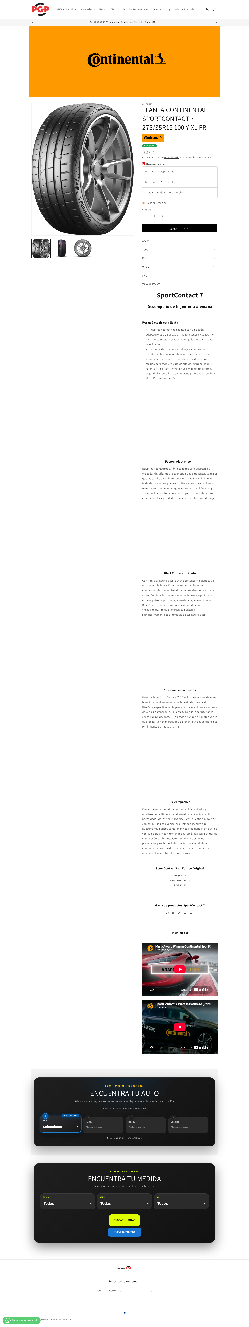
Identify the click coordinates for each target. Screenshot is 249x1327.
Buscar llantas (124, 1220)
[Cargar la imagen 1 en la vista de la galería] (40, 248)
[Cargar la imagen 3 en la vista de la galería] (82, 248)
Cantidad (146, 209)
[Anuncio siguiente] (216, 22)
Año (45, 1121)
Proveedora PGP (45, 1319)
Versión (175, 1122)
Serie (103, 1197)
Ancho (46, 1197)
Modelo (132, 1122)
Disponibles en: (156, 164)
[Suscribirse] (151, 1291)
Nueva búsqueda (125, 1232)
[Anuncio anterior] (32, 22)
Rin (158, 1197)
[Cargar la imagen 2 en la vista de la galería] (61, 248)
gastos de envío (171, 157)
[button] (88, 9)
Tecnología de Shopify (62, 1319)
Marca (89, 1122)
